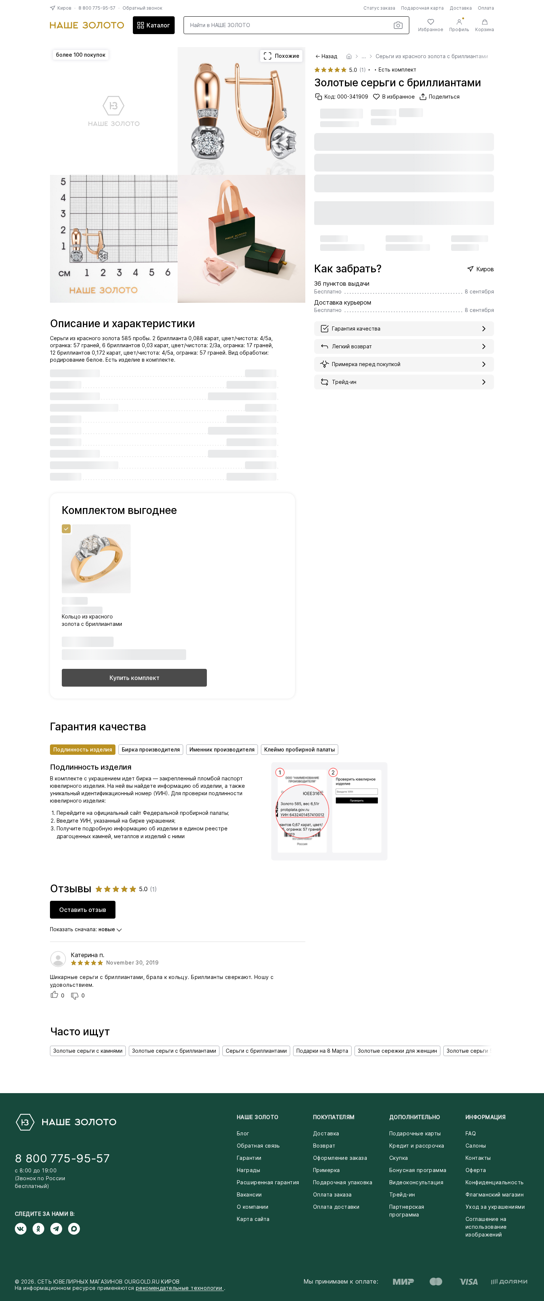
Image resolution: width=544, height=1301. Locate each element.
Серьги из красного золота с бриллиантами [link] (432, 56)
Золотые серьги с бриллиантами (174, 1051)
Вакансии (249, 1194)
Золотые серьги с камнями (87, 1051)
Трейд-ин (402, 1194)
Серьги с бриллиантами (256, 1051)
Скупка (398, 1158)
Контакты (478, 1158)
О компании (252, 1207)
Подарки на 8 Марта (322, 1051)
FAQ (471, 1133)
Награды (248, 1170)
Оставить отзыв (82, 909)
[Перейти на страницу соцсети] (24, 1229)
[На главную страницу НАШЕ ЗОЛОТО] (65, 1122)
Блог (243, 1133)
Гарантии (249, 1158)
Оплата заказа (332, 1194)
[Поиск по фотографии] (398, 25)
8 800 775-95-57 (96, 8)
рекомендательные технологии (180, 1288)
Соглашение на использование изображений (486, 1227)
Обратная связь (258, 1145)
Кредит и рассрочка (416, 1145)
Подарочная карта (422, 8)
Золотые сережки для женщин (397, 1051)
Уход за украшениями (495, 1207)
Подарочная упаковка (342, 1182)
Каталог (158, 25)
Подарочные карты (415, 1133)
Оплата (486, 8)
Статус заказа (379, 8)
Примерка (326, 1170)
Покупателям (334, 1117)
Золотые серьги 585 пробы (482, 1051)
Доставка (461, 8)
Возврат (324, 1145)
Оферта (476, 1170)
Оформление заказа (340, 1158)
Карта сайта (253, 1219)
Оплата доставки (336, 1207)
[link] (349, 56)
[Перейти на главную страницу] (87, 25)
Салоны (476, 1145)
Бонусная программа (418, 1170)
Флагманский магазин (495, 1194)
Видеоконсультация (416, 1182)
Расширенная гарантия (268, 1182)
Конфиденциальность (495, 1182)
